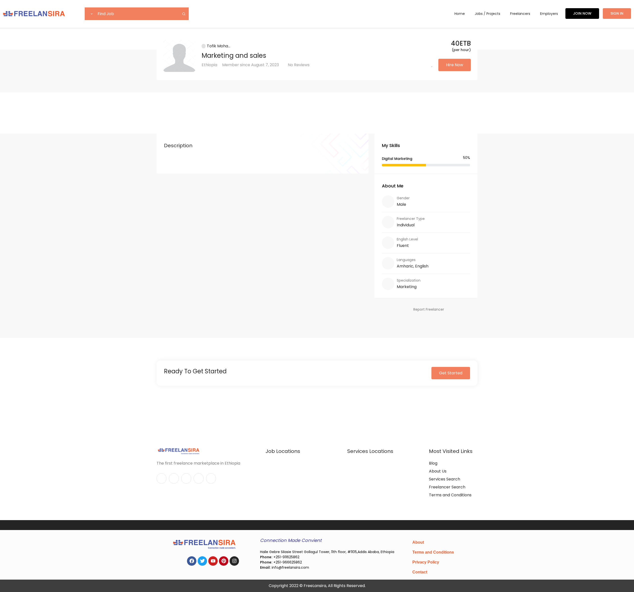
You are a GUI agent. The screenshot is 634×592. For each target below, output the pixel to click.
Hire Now (454, 65)
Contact (419, 572)
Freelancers (520, 13)
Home (459, 13)
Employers (549, 13)
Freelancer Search (447, 487)
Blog (433, 463)
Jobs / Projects (487, 13)
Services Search (444, 479)
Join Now (582, 13)
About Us (438, 471)
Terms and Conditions (450, 495)
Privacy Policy (425, 562)
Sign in (616, 13)
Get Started (450, 373)
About (418, 542)
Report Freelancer (428, 309)
